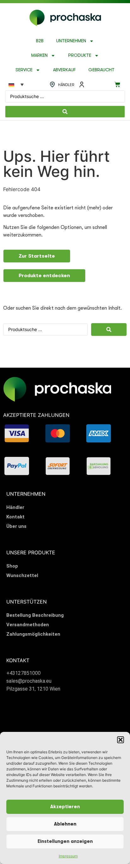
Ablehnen (65, 824)
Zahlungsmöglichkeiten (33, 634)
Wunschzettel (22, 575)
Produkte (79, 55)
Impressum (68, 856)
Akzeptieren (65, 806)
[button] (120, 740)
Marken (39, 55)
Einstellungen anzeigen (65, 841)
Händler (15, 507)
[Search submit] (65, 112)
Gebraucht (101, 70)
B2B (40, 41)
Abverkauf (64, 70)
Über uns (16, 526)
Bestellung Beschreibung (35, 615)
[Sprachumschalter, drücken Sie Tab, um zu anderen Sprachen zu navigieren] (16, 84)
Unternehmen (71, 41)
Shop (12, 566)
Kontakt (15, 517)
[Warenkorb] (117, 84)
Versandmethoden (27, 625)
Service (23, 70)
